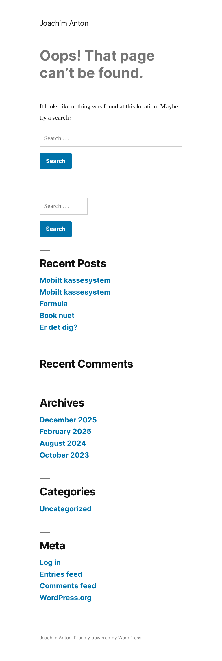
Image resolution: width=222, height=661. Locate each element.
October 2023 (64, 455)
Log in (50, 562)
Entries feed (61, 574)
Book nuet (57, 315)
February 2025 (65, 431)
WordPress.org (66, 597)
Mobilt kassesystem (75, 280)
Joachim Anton (64, 23)
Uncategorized (66, 508)
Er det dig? (58, 327)
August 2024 (63, 443)
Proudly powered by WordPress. (108, 638)
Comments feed (68, 585)
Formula (54, 303)
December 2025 (68, 419)
